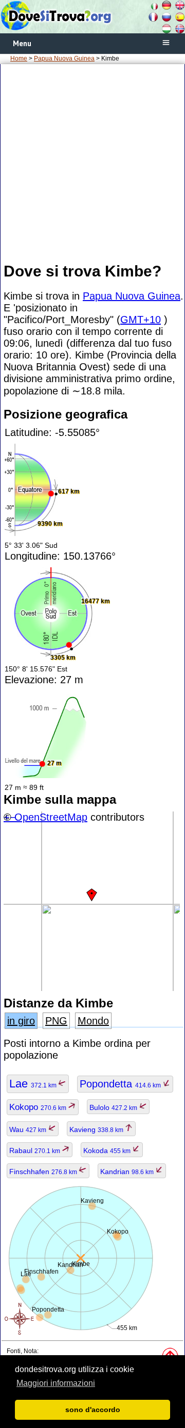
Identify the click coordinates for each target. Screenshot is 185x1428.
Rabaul (35, 1150)
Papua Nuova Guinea (64, 58)
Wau (28, 1129)
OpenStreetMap (50, 817)
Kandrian (127, 1171)
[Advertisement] (92, 162)
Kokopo (38, 1107)
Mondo (93, 1020)
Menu (22, 43)
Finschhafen (44, 1171)
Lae (33, 1083)
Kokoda (107, 1150)
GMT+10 (140, 319)
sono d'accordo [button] (92, 1409)
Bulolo (114, 1107)
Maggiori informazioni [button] (55, 1383)
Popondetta (121, 1083)
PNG (56, 1020)
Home (18, 58)
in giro (21, 1020)
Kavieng (97, 1129)
